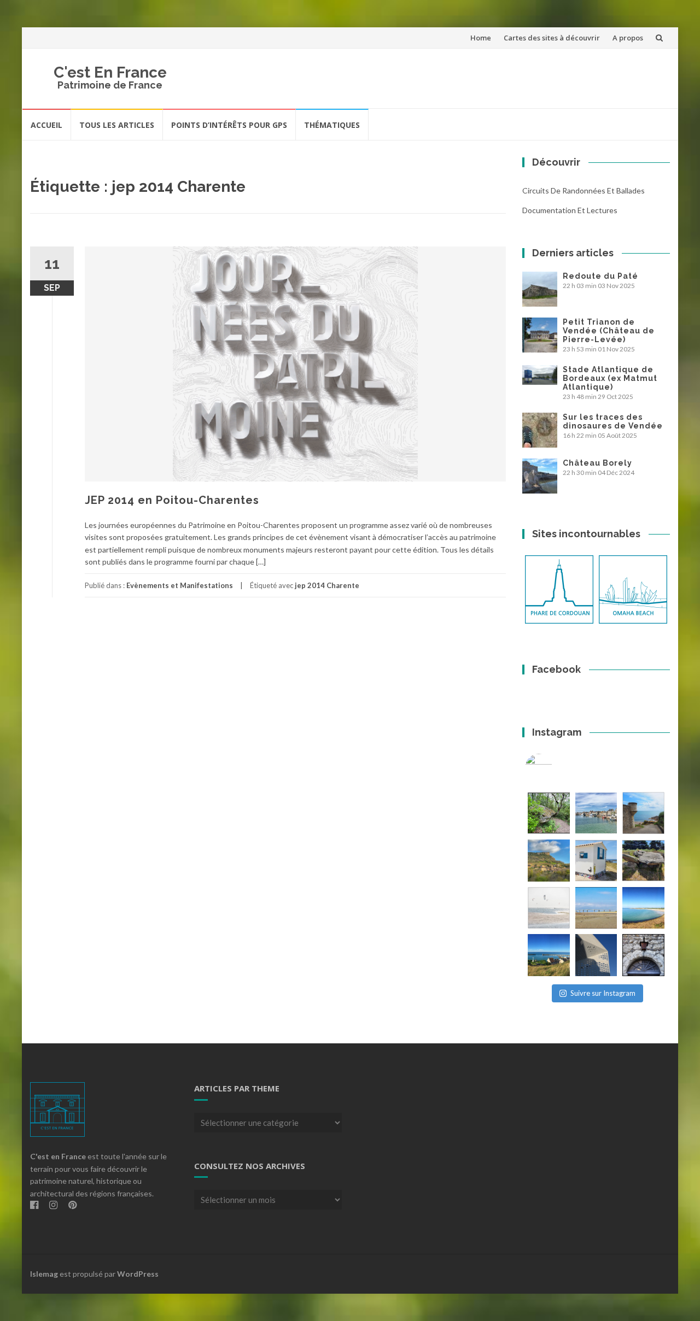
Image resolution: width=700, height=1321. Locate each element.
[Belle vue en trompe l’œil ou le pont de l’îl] (596, 908)
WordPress (138, 1273)
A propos (627, 38)
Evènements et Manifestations (179, 585)
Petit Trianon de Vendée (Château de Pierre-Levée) (609, 331)
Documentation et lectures (569, 210)
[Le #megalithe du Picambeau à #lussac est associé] (549, 813)
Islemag (44, 1273)
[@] (555, 767)
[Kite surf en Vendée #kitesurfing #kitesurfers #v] (549, 908)
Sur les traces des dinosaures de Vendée (613, 421)
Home (480, 38)
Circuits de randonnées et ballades (583, 190)
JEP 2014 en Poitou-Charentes (172, 500)
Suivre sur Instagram (602, 993)
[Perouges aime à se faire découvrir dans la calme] (643, 955)
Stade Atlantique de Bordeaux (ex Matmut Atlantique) (610, 378)
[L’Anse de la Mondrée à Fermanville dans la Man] (643, 908)
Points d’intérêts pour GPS (229, 125)
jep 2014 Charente (327, 585)
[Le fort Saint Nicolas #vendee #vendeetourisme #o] (643, 813)
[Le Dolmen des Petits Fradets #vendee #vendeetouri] (643, 860)
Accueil (46, 125)
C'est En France (110, 72)
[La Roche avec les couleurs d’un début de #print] (549, 860)
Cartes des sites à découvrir (552, 38)
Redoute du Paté (600, 276)
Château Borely (597, 463)
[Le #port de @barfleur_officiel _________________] (596, 813)
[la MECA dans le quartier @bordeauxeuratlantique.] (596, 955)
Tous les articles (116, 125)
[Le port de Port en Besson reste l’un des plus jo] (549, 955)
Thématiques (332, 125)
